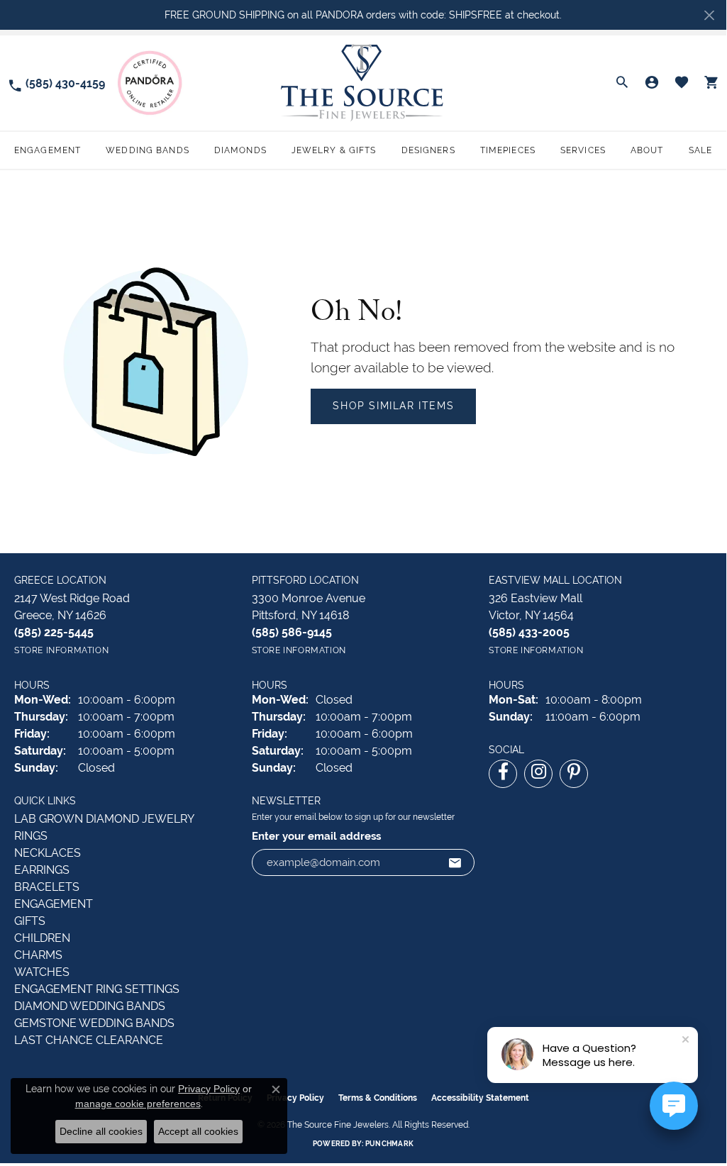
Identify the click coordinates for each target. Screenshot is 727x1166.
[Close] (709, 15)
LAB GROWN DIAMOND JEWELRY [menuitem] (104, 819)
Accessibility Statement (480, 1098)
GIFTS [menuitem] (29, 921)
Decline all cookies (101, 1131)
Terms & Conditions (377, 1098)
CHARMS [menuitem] (38, 955)
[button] (622, 83)
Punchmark (389, 1144)
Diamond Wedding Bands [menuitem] (89, 1006)
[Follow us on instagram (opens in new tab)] (538, 774)
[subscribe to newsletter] (455, 862)
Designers (428, 150)
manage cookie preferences (138, 1103)
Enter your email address (316, 836)
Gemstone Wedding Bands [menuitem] (94, 1023)
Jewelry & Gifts (334, 150)
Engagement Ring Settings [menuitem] (96, 989)
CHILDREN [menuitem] (42, 938)
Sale (700, 150)
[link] (56, 82)
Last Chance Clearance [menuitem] (88, 1040)
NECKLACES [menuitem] (47, 853)
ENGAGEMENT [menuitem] (53, 904)
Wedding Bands (147, 150)
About (647, 150)
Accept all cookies (198, 1131)
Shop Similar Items (393, 405)
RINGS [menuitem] (31, 836)
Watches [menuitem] (42, 972)
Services (583, 150)
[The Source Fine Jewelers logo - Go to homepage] (363, 82)
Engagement (47, 150)
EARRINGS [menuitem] (42, 870)
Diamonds (240, 150)
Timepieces (507, 150)
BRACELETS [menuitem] (46, 887)
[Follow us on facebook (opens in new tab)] (503, 774)
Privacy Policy (209, 1088)
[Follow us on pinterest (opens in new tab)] (574, 774)
